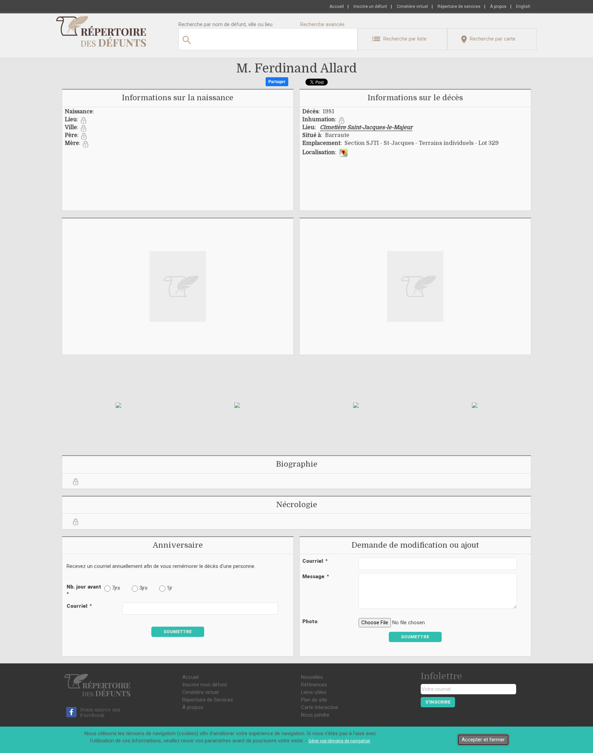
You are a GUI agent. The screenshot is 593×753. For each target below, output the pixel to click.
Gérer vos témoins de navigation (339, 741)
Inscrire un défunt (370, 6)
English (523, 6)
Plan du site (314, 700)
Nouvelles (312, 677)
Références (314, 685)
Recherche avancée (322, 24)
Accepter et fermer (483, 740)
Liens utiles (313, 692)
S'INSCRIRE (438, 702)
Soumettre (177, 631)
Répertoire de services (459, 6)
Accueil (336, 6)
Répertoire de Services (207, 700)
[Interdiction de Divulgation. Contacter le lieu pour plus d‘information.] (83, 120)
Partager (277, 81)
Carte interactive (319, 707)
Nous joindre (315, 715)
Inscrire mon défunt (204, 685)
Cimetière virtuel (412, 6)
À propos (498, 6)
